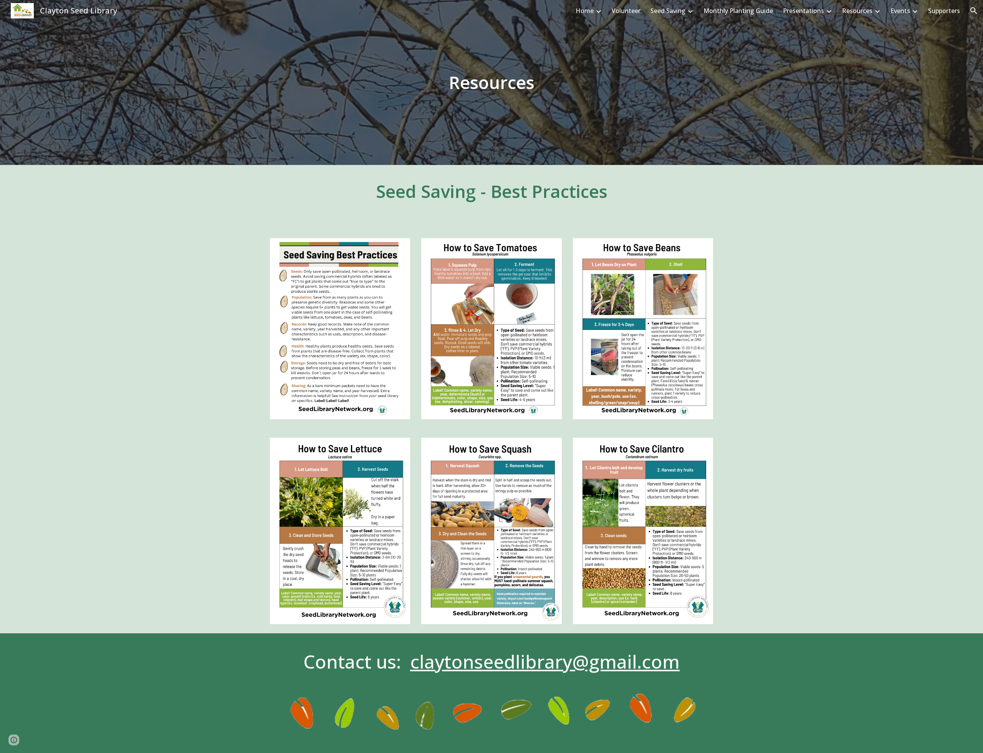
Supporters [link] (944, 11)
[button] (974, 11)
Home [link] (585, 11)
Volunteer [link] (626, 11)
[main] (491, 83)
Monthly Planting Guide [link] (738, 11)
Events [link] (900, 11)
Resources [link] (857, 11)
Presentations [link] (803, 11)
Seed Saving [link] (667, 11)
